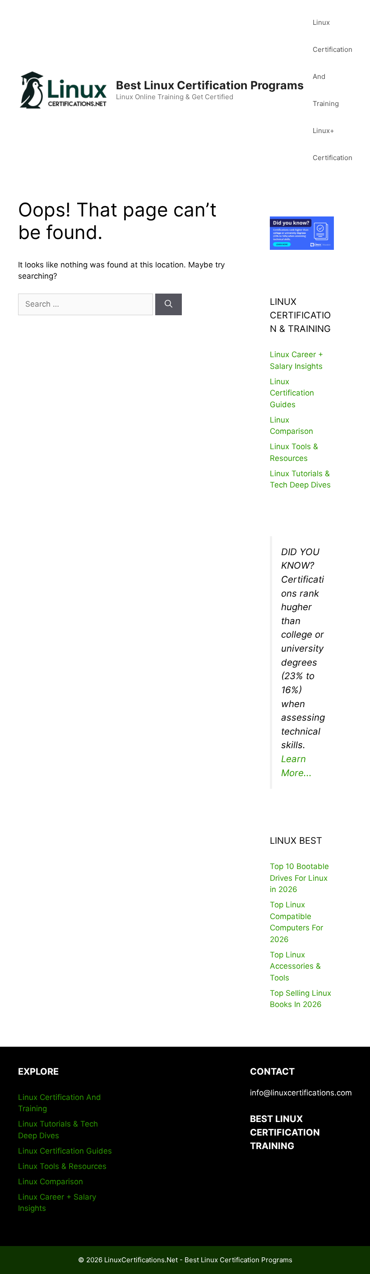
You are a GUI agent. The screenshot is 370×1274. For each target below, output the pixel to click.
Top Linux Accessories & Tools (295, 966)
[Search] (168, 304)
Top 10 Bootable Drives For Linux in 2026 (299, 878)
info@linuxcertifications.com (301, 1092)
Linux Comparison (50, 1181)
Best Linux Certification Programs (210, 85)
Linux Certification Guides (292, 393)
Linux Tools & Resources (62, 1166)
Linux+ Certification (332, 144)
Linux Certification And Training (332, 63)
